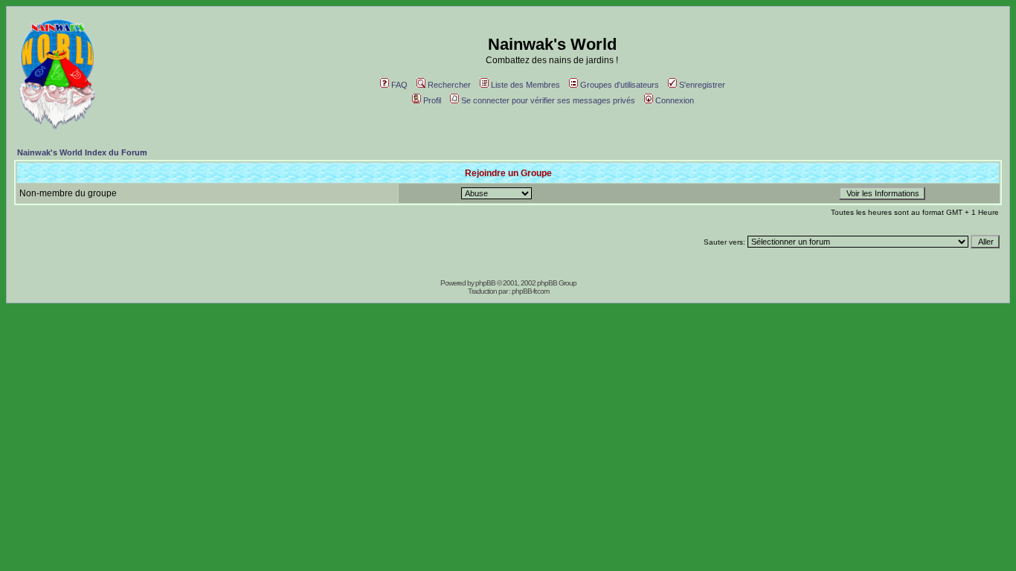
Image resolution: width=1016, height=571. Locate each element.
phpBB (485, 283)
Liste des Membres (525, 84)
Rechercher (449, 84)
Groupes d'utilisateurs (619, 84)
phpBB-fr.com (530, 291)
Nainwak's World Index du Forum (82, 152)
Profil (432, 100)
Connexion (674, 100)
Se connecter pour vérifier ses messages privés (548, 100)
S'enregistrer (702, 84)
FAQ (399, 84)
